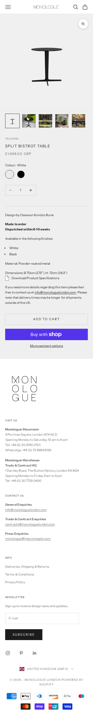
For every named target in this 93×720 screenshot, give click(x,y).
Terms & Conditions (19, 574)
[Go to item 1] (12, 121)
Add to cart (46, 319)
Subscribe (24, 634)
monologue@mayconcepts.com (28, 538)
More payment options (46, 346)
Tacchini (12, 138)
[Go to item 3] (45, 121)
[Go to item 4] (62, 121)
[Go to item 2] (29, 121)
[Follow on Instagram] (7, 653)
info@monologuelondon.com (55, 292)
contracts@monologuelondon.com (30, 524)
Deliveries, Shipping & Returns (27, 566)
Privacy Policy (15, 582)
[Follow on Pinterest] (21, 653)
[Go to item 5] (78, 121)
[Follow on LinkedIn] (34, 653)
